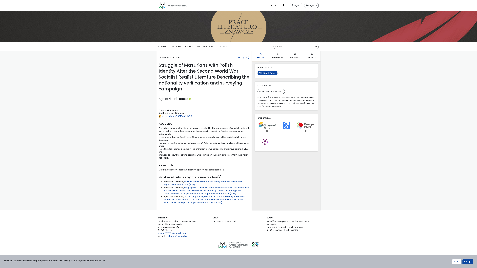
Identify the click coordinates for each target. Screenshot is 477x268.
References (277, 57)
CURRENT (162, 46)
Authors (312, 57)
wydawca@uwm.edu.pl (177, 236)
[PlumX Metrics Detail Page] (265, 141)
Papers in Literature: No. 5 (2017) (220, 193)
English (312, 5)
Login (296, 5)
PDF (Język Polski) (267, 73)
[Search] (316, 46)
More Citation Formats (270, 91)
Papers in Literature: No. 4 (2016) (206, 202)
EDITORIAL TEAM (205, 46)
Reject (457, 261)
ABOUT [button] (188, 46)
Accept (467, 261)
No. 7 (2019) (243, 57)
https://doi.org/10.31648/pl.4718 (176, 116)
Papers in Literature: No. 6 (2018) (179, 184)
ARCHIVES (176, 46)
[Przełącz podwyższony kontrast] (283, 5)
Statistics (295, 57)
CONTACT (222, 46)
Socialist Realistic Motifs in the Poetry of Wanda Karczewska (213, 181)
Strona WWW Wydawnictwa (172, 233)
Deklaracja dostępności (224, 221)
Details (260, 57)
